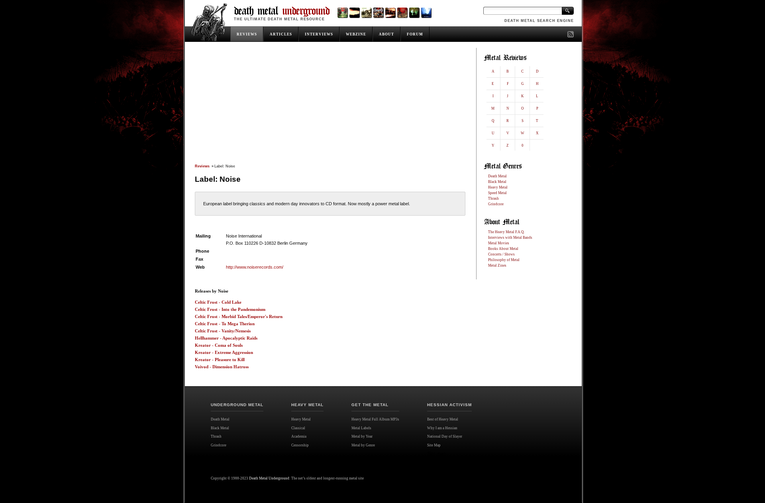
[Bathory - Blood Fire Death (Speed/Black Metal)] (390, 13)
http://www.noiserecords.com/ (254, 267)
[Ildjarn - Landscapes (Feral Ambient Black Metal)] (354, 13)
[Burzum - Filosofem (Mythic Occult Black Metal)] (366, 13)
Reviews (202, 166)
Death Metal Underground (269, 478)
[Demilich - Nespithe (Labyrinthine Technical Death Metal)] (402, 13)
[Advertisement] (330, 106)
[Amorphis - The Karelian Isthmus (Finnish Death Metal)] (378, 13)
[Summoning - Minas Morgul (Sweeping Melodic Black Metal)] (426, 13)
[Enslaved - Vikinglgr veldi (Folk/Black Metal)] (414, 13)
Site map (436, 454)
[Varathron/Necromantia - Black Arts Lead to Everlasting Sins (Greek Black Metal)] (342, 13)
